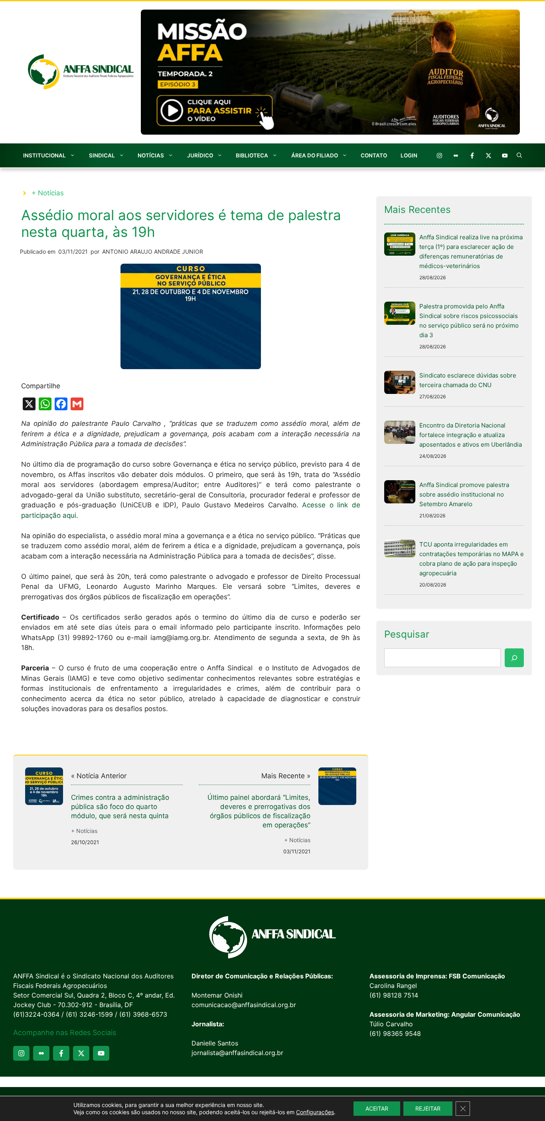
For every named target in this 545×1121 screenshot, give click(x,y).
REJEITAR (427, 1108)
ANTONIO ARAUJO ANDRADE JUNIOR (152, 251)
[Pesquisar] (514, 658)
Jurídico (200, 155)
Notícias (151, 155)
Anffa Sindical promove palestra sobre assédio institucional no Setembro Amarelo (464, 494)
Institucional (44, 155)
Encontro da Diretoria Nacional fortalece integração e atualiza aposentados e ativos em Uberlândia (470, 434)
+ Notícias (48, 193)
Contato (374, 155)
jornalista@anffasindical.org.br (237, 1053)
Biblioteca (252, 155)
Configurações (315, 1112)
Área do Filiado (314, 155)
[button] (519, 155)
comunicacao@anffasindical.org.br (244, 1005)
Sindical (102, 155)
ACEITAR (376, 1108)
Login (409, 155)
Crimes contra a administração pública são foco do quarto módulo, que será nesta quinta (120, 806)
